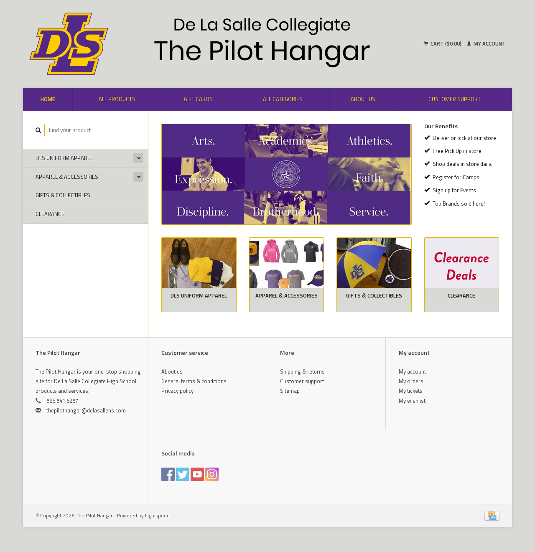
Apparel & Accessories (67, 177)
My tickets (411, 391)
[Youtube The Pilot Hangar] (197, 474)
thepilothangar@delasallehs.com (86, 410)
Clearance (50, 214)
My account (489, 43)
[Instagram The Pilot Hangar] (212, 474)
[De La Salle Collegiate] (286, 174)
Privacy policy (177, 391)
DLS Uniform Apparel (64, 158)
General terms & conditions (194, 381)
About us (363, 99)
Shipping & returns (302, 371)
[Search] (38, 130)
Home (48, 99)
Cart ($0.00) (446, 43)
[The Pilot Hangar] (146, 44)
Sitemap (290, 391)
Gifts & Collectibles (63, 195)
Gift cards (198, 99)
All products (117, 99)
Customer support (454, 99)
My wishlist (412, 401)
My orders (411, 381)
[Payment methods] (491, 515)
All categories (283, 99)
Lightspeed (157, 515)
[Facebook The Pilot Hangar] (168, 474)
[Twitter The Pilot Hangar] (182, 474)
